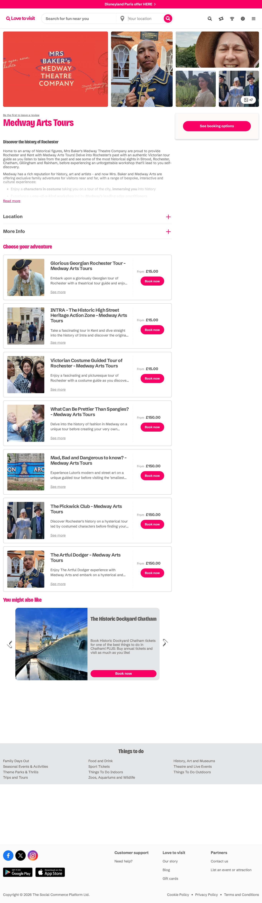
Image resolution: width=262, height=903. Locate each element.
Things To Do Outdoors (192, 772)
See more (58, 292)
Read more (11, 201)
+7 (251, 100)
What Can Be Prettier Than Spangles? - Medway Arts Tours (89, 411)
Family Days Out (16, 761)
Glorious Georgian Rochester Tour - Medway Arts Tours (88, 265)
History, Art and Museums (194, 761)
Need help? (124, 861)
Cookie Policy (178, 895)
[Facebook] (8, 855)
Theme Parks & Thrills (20, 772)
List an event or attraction (231, 870)
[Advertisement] (131, 713)
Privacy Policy (206, 895)
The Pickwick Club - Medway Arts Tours (86, 508)
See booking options (217, 126)
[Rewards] (232, 18)
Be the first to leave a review (21, 115)
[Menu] (253, 18)
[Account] (243, 18)
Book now (152, 281)
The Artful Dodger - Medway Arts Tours (85, 557)
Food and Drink (100, 761)
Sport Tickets (99, 767)
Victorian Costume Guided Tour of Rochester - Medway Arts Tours (86, 363)
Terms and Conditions (241, 895)
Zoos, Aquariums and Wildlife (111, 778)
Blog (166, 870)
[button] (21, 115)
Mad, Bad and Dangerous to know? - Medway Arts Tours (88, 460)
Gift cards (170, 879)
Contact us (219, 861)
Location (13, 216)
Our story (170, 861)
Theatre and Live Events (193, 767)
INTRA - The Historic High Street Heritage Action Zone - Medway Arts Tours (88, 315)
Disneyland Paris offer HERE (128, 4)
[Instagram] (33, 855)
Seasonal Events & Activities (25, 767)
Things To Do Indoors (105, 772)
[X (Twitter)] (20, 855)
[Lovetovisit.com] (20, 18)
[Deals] (221, 18)
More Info (14, 231)
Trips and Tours (15, 778)
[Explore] (210, 18)
